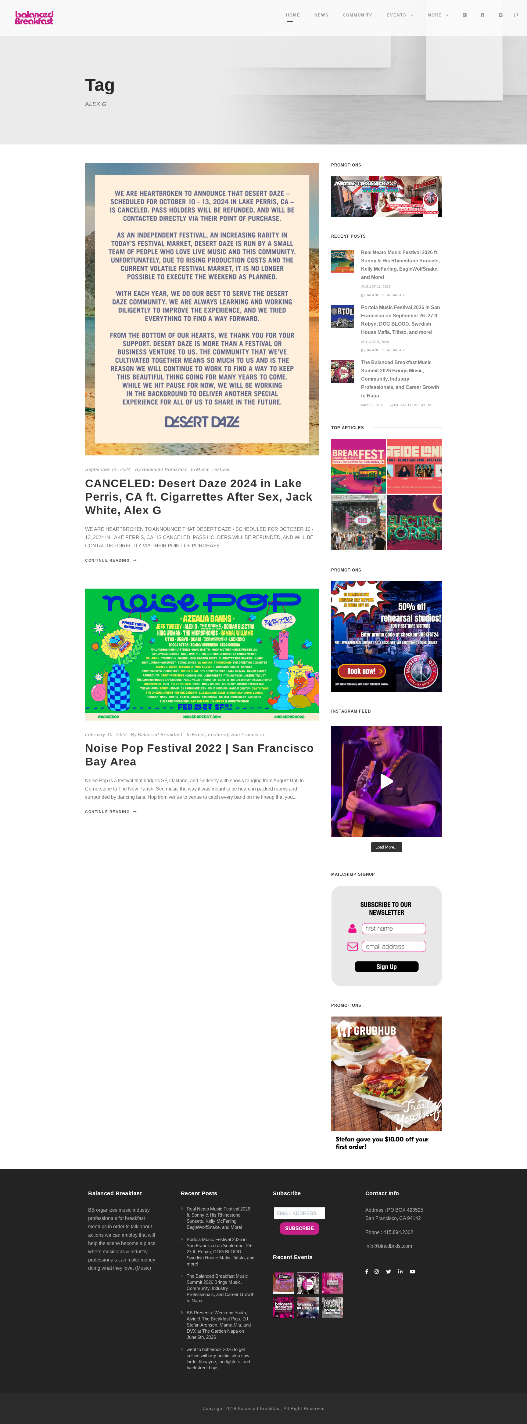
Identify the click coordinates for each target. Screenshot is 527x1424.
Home (293, 15)
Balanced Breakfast (164, 469)
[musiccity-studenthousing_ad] (386, 196)
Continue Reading (107, 560)
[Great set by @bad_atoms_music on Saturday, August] (386, 781)
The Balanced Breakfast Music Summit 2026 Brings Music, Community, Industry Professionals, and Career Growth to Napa (400, 379)
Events (397, 15)
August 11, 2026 (376, 286)
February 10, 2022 (106, 734)
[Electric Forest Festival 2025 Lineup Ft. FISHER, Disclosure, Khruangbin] (414, 522)
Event (198, 734)
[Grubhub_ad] (386, 1083)
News (321, 15)
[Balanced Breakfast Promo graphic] (386, 636)
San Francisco (247, 734)
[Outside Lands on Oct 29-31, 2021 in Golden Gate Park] (414, 466)
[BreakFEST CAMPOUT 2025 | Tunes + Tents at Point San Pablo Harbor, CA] (358, 466)
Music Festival (212, 469)
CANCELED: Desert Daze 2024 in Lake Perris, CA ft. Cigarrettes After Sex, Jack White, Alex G (199, 497)
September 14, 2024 (108, 469)
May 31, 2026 (372, 405)
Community (358, 15)
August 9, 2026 (375, 342)
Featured (218, 734)
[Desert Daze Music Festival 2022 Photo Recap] (358, 522)
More (435, 15)
